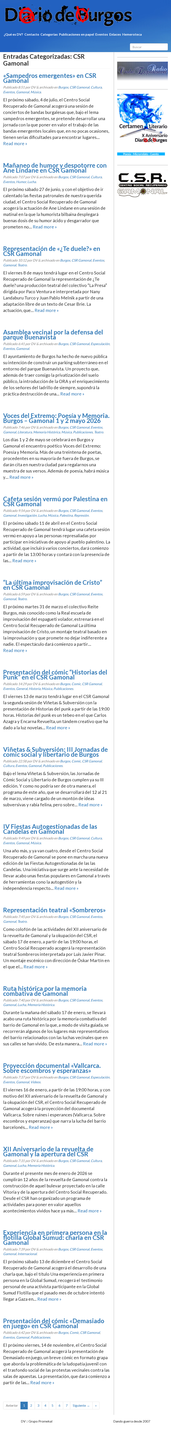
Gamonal (22, 92)
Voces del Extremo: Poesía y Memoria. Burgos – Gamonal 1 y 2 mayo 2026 (56, 418)
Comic (76, 684)
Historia (34, 689)
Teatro (22, 265)
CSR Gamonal (79, 87)
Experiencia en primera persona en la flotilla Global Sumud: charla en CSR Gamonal (55, 1237)
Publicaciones (83, 432)
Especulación (100, 344)
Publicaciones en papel (76, 34)
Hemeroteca (132, 34)
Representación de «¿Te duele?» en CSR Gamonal (51, 251)
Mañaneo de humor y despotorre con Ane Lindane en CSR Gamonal (55, 167)
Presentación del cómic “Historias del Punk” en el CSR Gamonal (55, 674)
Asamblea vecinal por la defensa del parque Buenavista (53, 334)
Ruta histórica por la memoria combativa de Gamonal (45, 991)
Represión (81, 515)
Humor (21, 182)
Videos (35, 1082)
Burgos (63, 87)
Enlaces (115, 34)
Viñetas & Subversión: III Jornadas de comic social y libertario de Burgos (55, 752)
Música (35, 92)
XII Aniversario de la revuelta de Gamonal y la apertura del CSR (48, 1151)
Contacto (31, 34)
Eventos (101, 34)
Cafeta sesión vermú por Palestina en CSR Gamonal (55, 501)
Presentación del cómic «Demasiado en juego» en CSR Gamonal (53, 1323)
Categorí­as (49, 34)
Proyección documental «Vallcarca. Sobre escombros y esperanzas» (52, 1068)
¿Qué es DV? (13, 34)
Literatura (25, 432)
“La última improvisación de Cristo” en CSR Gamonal (52, 584)
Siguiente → (81, 1405)
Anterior (12, 1405)
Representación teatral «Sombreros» (54, 910)
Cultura (96, 87)
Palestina (66, 515)
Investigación (27, 515)
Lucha (31, 182)
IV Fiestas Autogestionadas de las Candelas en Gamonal (50, 829)
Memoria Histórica (46, 432)
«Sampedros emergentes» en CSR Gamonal (49, 78)
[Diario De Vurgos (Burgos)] (85, 15)
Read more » (15, 143)
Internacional (27, 1254)
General (22, 689)
